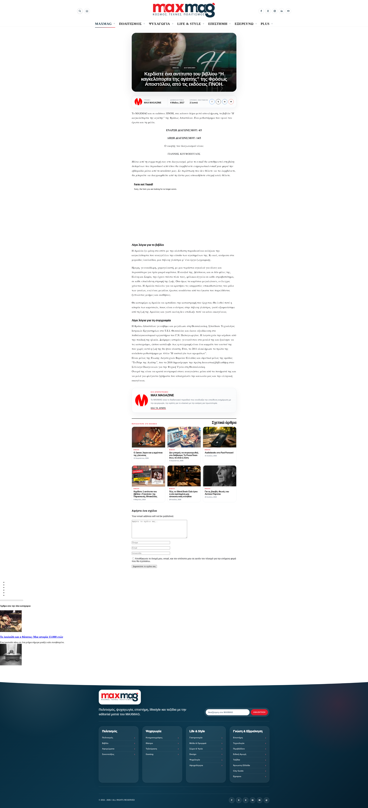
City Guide (238, 771)
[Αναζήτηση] (80, 11)
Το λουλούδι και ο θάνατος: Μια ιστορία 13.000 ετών (31, 636)
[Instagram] (274, 11)
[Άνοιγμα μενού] (87, 11)
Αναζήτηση (259, 712)
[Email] (288, 11)
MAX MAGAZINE (162, 395)
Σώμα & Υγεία (196, 749)
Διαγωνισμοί (189, 68)
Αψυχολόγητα (196, 765)
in (224, 102)
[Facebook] (261, 11)
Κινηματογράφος (154, 737)
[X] (268, 11)
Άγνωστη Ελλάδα (241, 765)
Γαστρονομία (195, 737)
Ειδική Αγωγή (239, 754)
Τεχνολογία (238, 743)
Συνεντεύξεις (108, 754)
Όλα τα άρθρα (158, 408)
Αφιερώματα (108, 749)
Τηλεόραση (151, 749)
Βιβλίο (176, 68)
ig (252, 800)
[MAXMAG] (184, 10)
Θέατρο (149, 743)
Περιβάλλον (239, 749)
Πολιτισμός (107, 737)
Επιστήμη (238, 737)
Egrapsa (237, 776)
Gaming (149, 754)
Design (192, 754)
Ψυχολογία (194, 760)
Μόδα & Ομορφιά (197, 743)
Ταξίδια (236, 760)
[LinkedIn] (281, 11)
